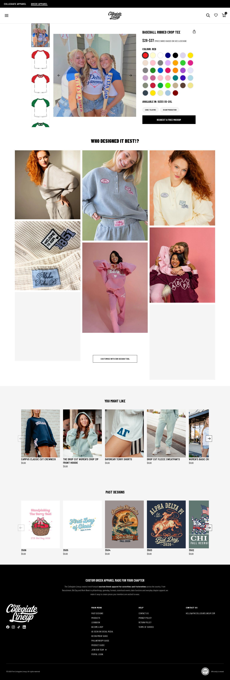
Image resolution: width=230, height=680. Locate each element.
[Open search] (208, 15)
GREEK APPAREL (39, 3)
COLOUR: (149, 49)
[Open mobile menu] (6, 15)
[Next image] (131, 75)
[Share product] (194, 31)
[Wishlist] (216, 15)
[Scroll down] (41, 124)
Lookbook (95, 622)
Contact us (144, 613)
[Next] (209, 438)
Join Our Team (97, 649)
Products (95, 618)
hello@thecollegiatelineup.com (200, 613)
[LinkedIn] (24, 627)
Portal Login (97, 654)
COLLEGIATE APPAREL (15, 3)
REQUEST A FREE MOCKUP (169, 119)
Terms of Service (146, 627)
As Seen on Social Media (102, 631)
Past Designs (97, 613)
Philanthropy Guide (100, 640)
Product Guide (98, 645)
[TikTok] (18, 627)
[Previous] (21, 438)
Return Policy (145, 622)
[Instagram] (13, 627)
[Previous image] (59, 75)
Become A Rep (97, 627)
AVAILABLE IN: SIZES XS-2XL (157, 101)
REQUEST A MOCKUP (45, 184)
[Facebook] (7, 627)
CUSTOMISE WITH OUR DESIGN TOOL (115, 358)
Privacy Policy (145, 618)
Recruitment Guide (99, 636)
